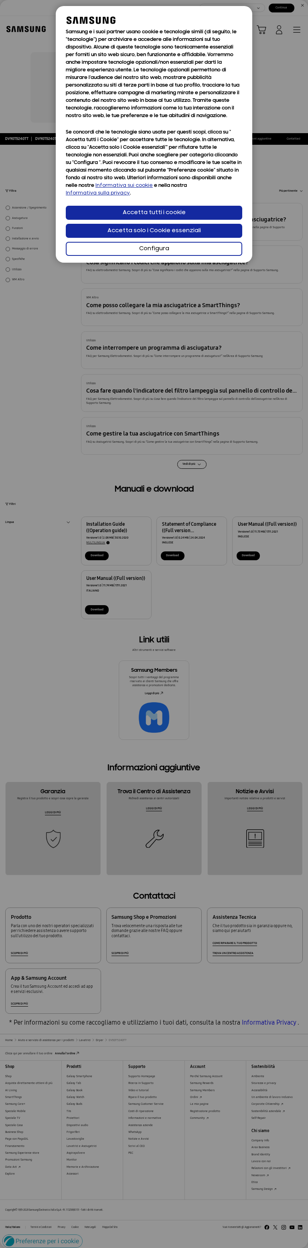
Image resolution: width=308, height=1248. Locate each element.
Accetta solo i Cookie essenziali (154, 231)
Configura (154, 249)
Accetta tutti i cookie (154, 213)
